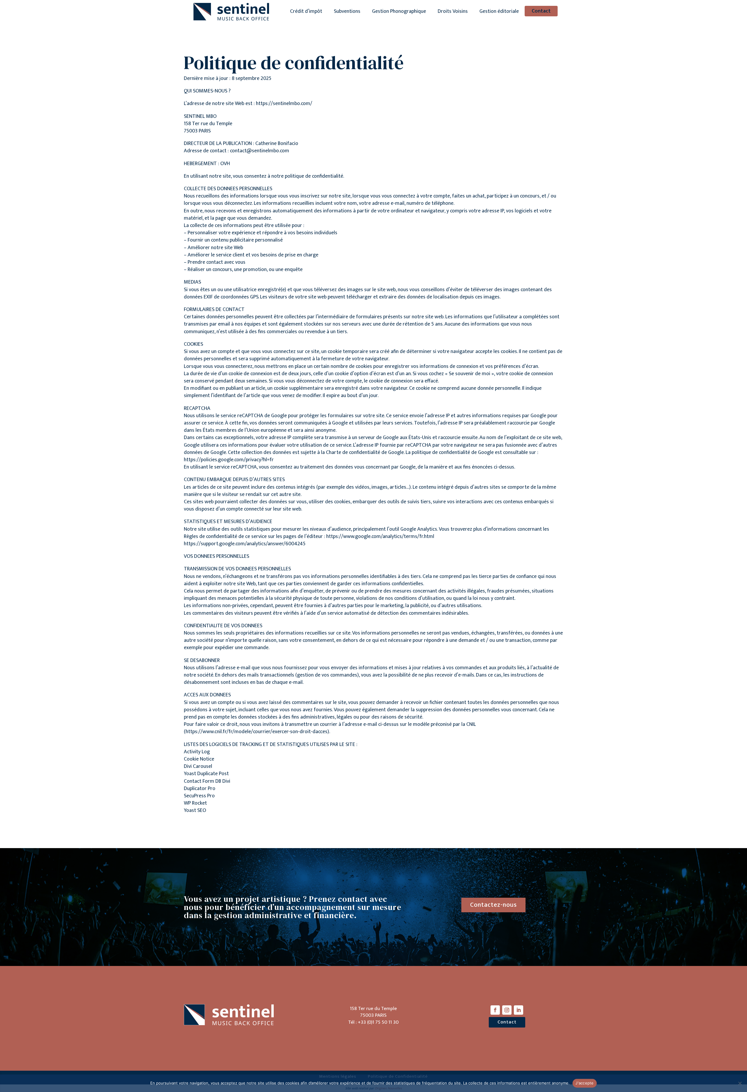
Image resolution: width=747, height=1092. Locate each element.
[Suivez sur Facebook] (495, 1010)
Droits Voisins (453, 12)
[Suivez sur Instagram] (507, 1010)
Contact (541, 11)
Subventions (347, 12)
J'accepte (584, 1083)
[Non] (740, 1083)
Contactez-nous (493, 904)
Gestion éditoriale (499, 12)
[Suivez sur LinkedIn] (518, 1010)
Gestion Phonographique (399, 12)
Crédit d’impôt (306, 12)
